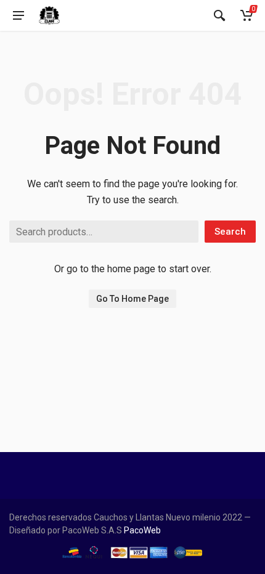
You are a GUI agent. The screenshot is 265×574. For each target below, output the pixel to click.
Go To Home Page (132, 299)
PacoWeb (141, 530)
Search (230, 231)
